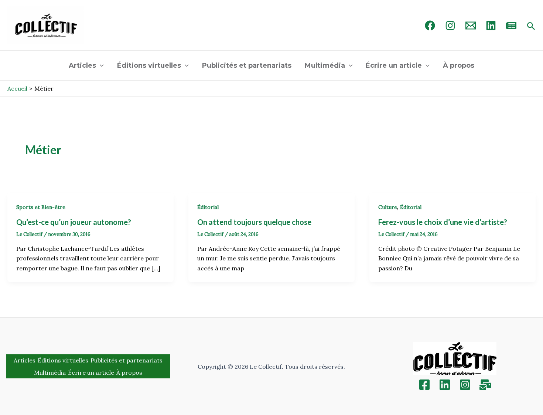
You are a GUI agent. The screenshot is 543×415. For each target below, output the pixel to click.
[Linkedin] (445, 385)
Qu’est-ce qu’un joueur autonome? (73, 221)
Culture (387, 207)
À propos (458, 65)
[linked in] (491, 25)
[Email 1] (470, 25)
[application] (100, 65)
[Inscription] (485, 385)
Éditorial (208, 207)
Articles (82, 65)
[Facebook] (430, 25)
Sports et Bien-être (40, 207)
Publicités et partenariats (246, 65)
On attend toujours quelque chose (254, 221)
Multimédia (325, 65)
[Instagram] (450, 25)
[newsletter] (511, 25)
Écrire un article (394, 65)
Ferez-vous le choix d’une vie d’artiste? (442, 221)
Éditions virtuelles (149, 65)
